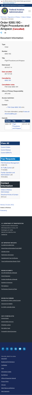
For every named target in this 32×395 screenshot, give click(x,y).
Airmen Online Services (7, 321)
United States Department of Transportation (14, 5)
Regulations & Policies (14, 17)
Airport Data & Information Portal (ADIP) (11, 248)
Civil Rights (4, 365)
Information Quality (6, 371)
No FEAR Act (4, 375)
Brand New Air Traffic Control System (11, 300)
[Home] (12, 11)
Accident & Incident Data (7, 245)
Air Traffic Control (6, 167)
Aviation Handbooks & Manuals (9, 279)
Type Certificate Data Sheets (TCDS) (10, 261)
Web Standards (5, 391)
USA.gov (3, 385)
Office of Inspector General (8, 378)
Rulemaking (3, 210)
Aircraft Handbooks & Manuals (9, 273)
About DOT (4, 358)
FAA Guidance (4, 286)
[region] (17, 124)
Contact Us (4, 234)
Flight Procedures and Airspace (17, 126)
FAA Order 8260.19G (14, 107)
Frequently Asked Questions (8, 331)
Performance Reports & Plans (9, 289)
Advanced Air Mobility (7, 303)
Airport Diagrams (5, 276)
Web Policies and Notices (8, 388)
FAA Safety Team (5, 328)
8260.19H (8, 80)
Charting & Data (5, 251)
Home (3, 17)
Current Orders (5, 147)
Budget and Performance (8, 362)
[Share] (1, 32)
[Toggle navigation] (29, 11)
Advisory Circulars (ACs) (7, 204)
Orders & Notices (26, 17)
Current (6, 152)
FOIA (2, 368)
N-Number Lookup (6, 325)
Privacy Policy (5, 381)
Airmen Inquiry (5, 318)
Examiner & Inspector (6, 282)
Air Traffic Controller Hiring (8, 307)
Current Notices (6, 150)
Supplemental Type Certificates (9, 258)
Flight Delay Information (7, 255)
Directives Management (10, 163)
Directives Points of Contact (9, 194)
